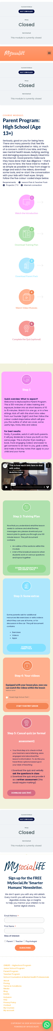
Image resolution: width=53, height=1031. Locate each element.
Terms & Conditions (12, 986)
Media (6, 988)
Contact (7, 1005)
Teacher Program (12, 974)
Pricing (7, 983)
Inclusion (8, 997)
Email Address (11, 915)
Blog (6, 991)
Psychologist (31, 941)
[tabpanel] (26, 436)
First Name (10, 926)
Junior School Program (14, 968)
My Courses (9, 1008)
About (6, 980)
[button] (49, 53)
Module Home (10, 690)
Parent (9, 941)
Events (6, 994)
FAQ (5, 1000)
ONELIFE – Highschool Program (17, 965)
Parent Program (11, 971)
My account (9, 1010)
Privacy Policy (10, 1002)
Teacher (19, 941)
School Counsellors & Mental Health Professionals (26, 977)
